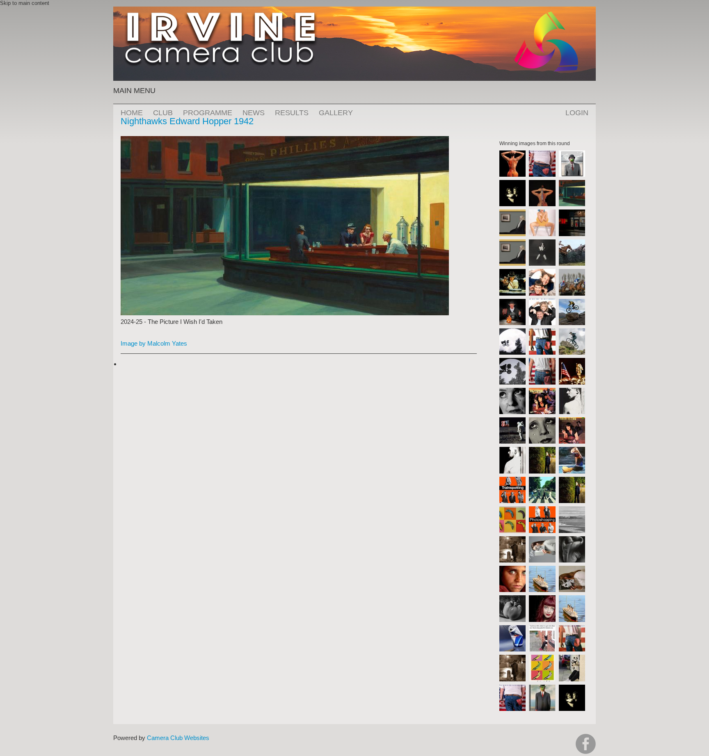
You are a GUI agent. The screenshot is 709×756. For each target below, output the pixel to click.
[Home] (354, 10)
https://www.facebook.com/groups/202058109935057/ (586, 744)
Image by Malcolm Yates (154, 343)
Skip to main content (24, 3)
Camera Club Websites (178, 737)
